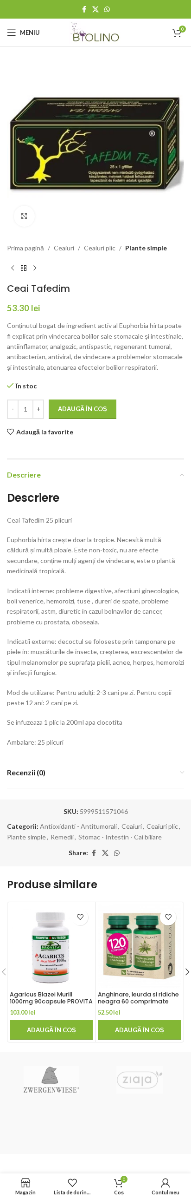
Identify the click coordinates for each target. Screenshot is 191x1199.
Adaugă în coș (82, 409)
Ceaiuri (64, 248)
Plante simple (146, 248)
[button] (51, 1030)
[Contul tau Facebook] (83, 9)
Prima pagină (25, 248)
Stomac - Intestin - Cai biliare (120, 837)
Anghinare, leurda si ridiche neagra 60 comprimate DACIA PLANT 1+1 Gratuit (138, 1001)
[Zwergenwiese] (51, 1079)
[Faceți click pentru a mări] (24, 216)
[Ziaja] (140, 1079)
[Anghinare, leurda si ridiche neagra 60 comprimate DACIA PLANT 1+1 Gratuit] (139, 946)
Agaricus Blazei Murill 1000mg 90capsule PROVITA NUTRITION (51, 1001)
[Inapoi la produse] (23, 268)
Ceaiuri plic (99, 248)
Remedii (62, 837)
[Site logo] (95, 32)
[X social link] (95, 9)
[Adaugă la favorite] (80, 917)
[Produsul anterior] (12, 268)
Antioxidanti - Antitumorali (78, 826)
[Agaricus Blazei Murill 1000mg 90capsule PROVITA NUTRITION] (51, 946)
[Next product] (34, 268)
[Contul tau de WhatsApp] (107, 9)
